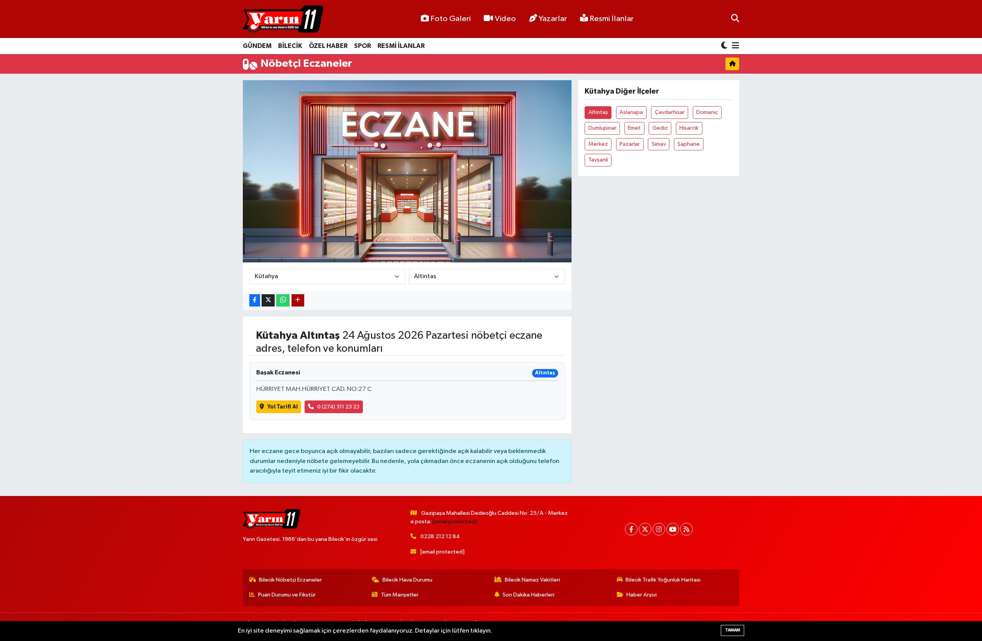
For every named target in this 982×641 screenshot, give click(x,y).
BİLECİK (290, 46)
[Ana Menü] (734, 46)
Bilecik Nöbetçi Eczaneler (290, 580)
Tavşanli (598, 160)
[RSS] (686, 529)
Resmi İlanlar (611, 19)
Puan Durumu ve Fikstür (287, 595)
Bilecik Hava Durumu (407, 580)
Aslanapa (631, 112)
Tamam (732, 630)
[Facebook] (631, 529)
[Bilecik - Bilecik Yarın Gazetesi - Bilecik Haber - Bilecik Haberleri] (283, 19)
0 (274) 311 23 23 (338, 407)
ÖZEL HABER (328, 46)
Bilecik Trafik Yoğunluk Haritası (663, 580)
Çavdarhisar (670, 112)
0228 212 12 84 (440, 536)
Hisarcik (689, 128)
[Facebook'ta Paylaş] (254, 300)
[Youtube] (672, 529)
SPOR (362, 46)
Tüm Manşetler (400, 595)
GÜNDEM (257, 46)
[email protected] (455, 521)
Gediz (660, 128)
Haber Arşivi (641, 595)
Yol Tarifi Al (282, 407)
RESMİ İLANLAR (401, 46)
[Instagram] (658, 529)
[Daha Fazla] (298, 300)
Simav (659, 144)
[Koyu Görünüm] (725, 46)
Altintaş (598, 112)
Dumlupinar (602, 128)
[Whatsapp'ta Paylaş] (283, 300)
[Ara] (735, 19)
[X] (645, 529)
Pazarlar (630, 144)
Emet (634, 128)
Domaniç (707, 112)
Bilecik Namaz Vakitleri (532, 580)
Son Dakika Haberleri (528, 595)
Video (505, 19)
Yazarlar (553, 19)
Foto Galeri (450, 19)
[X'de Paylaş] (268, 300)
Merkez (598, 144)
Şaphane (688, 144)
